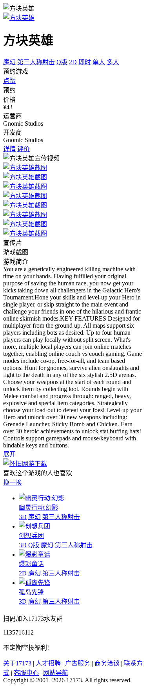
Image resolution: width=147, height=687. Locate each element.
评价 (23, 149)
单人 (99, 62)
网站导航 (55, 672)
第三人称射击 (36, 62)
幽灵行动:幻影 (38, 507)
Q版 (61, 62)
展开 (9, 454)
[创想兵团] (34, 526)
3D (23, 517)
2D (73, 62)
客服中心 (26, 672)
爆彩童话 (31, 564)
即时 (84, 62)
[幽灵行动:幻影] (41, 498)
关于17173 (17, 663)
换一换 (12, 482)
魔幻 (9, 62)
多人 (113, 62)
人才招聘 (48, 663)
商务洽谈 (107, 663)
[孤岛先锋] (34, 582)
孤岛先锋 (31, 592)
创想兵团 (31, 535)
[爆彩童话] (34, 554)
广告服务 (77, 663)
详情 (9, 149)
